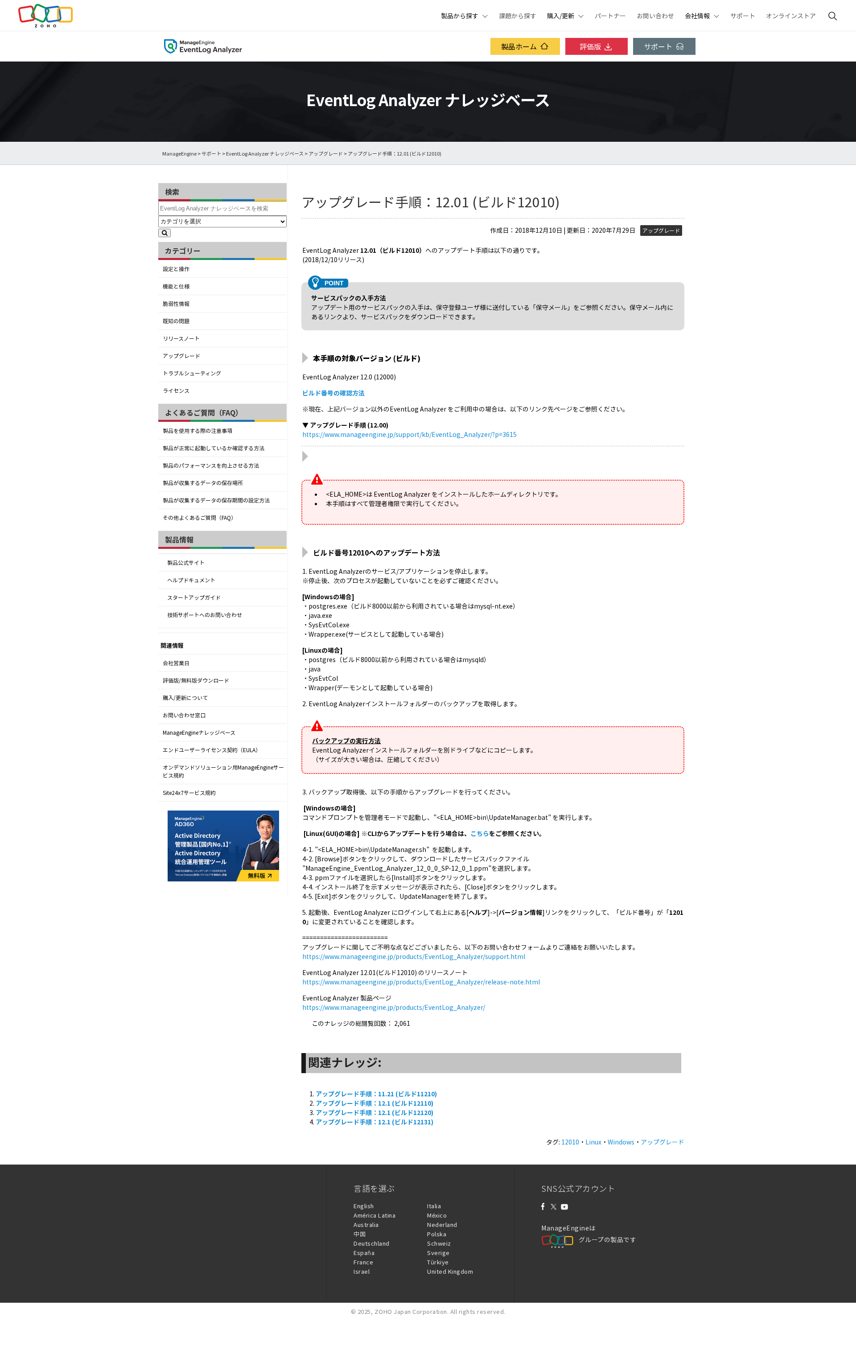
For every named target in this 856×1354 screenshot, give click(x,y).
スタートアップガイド (194, 597)
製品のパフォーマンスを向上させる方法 (211, 465)
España (364, 1252)
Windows (621, 1141)
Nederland (442, 1224)
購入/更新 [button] (560, 15)
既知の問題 (176, 321)
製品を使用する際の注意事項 (197, 431)
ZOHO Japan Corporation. (411, 1311)
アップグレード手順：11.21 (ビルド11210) (376, 1093)
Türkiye (438, 1262)
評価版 (590, 46)
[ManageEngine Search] (832, 15)
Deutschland (372, 1243)
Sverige (438, 1252)
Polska (436, 1234)
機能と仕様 (176, 286)
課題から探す (517, 15)
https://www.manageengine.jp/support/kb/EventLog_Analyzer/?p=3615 (409, 434)
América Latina (374, 1215)
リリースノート (181, 338)
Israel (362, 1271)
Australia (366, 1224)
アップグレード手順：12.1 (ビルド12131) (374, 1121)
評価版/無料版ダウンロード (196, 680)
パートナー (610, 15)
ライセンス (176, 391)
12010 (570, 1141)
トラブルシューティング (192, 373)
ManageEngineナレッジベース (199, 732)
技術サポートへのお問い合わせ (204, 615)
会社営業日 (176, 663)
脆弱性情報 (176, 304)
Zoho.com (45, 16)
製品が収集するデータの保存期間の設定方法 (216, 500)
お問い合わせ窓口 (184, 715)
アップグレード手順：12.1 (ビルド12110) (374, 1103)
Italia (434, 1206)
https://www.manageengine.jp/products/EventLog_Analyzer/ (393, 1007)
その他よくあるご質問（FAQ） (199, 518)
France (363, 1262)
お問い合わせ (655, 15)
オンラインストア (791, 15)
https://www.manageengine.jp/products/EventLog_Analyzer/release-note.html (421, 981)
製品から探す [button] (459, 15)
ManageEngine (179, 153)
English (364, 1206)
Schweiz (439, 1243)
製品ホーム (519, 46)
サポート (742, 15)
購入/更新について (185, 698)
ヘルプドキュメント (191, 580)
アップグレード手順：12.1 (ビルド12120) (374, 1112)
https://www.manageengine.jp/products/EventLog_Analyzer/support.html (413, 956)
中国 (360, 1234)
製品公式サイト (186, 563)
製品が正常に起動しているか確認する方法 (213, 448)
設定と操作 (176, 269)
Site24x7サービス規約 (189, 793)
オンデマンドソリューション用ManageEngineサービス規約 (223, 771)
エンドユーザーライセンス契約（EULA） (212, 750)
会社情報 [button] (697, 15)
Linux (593, 1141)
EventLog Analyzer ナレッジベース (265, 153)
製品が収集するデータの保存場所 (203, 483)
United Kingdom (450, 1271)
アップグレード (326, 153)
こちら (479, 833)
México (437, 1215)
